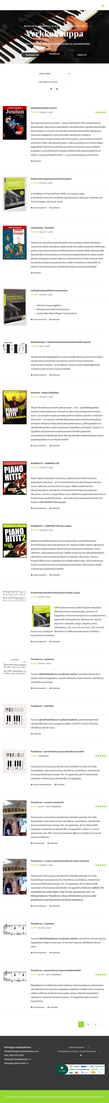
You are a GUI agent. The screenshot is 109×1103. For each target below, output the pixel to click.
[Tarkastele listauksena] (57, 89)
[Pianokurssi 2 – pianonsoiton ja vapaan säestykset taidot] (15, 976)
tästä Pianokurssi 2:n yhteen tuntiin (58, 938)
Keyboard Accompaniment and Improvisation (51, 179)
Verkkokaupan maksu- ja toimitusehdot (76, 1051)
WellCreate (98, 1097)
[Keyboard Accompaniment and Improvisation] (15, 194)
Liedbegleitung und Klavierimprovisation (49, 290)
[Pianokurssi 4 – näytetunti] (15, 665)
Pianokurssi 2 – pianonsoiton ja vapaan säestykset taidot (56, 970)
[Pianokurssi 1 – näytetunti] (15, 716)
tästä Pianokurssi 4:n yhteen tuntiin (58, 674)
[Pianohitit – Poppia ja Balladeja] (15, 407)
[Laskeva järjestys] (69, 74)
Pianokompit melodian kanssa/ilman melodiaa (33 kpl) (55, 593)
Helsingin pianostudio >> (16, 1063)
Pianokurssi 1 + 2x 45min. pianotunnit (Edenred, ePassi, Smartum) (60, 861)
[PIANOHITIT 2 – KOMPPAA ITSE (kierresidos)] (15, 541)
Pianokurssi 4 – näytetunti (42, 659)
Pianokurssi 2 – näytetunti (42, 924)
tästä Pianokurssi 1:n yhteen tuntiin (58, 719)
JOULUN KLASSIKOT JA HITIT (44, 108)
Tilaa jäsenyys (39, 843)
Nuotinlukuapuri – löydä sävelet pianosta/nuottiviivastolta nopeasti (61, 342)
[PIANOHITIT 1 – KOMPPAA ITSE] (15, 478)
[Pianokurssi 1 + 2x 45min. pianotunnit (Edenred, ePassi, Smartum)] (15, 876)
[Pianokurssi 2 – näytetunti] (15, 930)
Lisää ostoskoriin (40, 208)
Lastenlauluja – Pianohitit (42, 228)
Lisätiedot (37, 161)
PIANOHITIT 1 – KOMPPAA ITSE (45, 463)
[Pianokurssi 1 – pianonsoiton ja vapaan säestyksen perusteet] (15, 761)
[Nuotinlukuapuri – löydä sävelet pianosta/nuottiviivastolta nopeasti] (15, 347)
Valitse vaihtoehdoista (42, 784)
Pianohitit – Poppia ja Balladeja (45, 393)
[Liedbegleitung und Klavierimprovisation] (15, 307)
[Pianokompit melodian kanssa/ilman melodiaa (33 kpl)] (15, 596)
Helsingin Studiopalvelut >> (18, 1059)
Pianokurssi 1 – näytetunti (42, 706)
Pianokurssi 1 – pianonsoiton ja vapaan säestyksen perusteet (57, 751)
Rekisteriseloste (76, 1047)
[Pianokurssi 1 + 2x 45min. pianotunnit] (15, 818)
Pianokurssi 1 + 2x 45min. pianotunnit (47, 802)
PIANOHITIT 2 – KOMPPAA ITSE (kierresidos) (51, 526)
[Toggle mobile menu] (103, 5)
